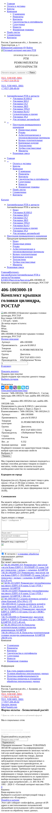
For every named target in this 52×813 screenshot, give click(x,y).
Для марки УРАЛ (21, 109)
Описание (6, 390)
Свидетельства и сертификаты (28, 22)
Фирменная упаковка (23, 29)
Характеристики (19, 390)
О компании (19, 14)
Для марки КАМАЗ (22, 98)
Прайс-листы (13, 32)
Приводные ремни (27, 130)
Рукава (21, 132)
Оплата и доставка (16, 6)
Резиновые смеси (21, 153)
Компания (12, 11)
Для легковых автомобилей (26, 119)
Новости (17, 27)
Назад (15, 210)
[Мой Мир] (11, 387)
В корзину (6, 366)
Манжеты (23, 150)
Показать (6, 456)
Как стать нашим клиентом (20, 671)
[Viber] (15, 387)
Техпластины (25, 145)
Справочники (14, 35)
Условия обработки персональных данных (28, 673)
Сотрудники (19, 24)
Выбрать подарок (9, 379)
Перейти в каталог (10, 800)
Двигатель (14, 280)
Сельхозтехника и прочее (25, 114)
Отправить (7, 559)
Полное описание (10, 339)
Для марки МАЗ (21, 101)
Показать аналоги (10, 371)
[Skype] (23, 387)
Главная (11, 3)
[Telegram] (27, 387)
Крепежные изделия (28, 143)
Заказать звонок (9, 704)
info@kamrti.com (9, 707)
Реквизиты (18, 16)
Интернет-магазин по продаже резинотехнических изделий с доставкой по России (15, 732)
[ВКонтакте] (3, 387)
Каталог (5, 199)
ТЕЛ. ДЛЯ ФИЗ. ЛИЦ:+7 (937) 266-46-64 (12, 87)
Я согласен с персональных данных (20, 555)
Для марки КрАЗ (21, 111)
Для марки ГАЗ (20, 103)
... (8, 122)
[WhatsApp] (19, 387)
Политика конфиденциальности (23, 676)
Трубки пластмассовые (29, 148)
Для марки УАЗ (20, 117)
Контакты (17, 19)
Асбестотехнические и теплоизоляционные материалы (34, 136)
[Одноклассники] (7, 387)
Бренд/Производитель (9, 431)
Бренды (10, 9)
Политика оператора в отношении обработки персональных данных (24, 680)
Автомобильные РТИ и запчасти (23, 96)
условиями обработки (28, 554)
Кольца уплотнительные (30, 140)
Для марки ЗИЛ (20, 106)
